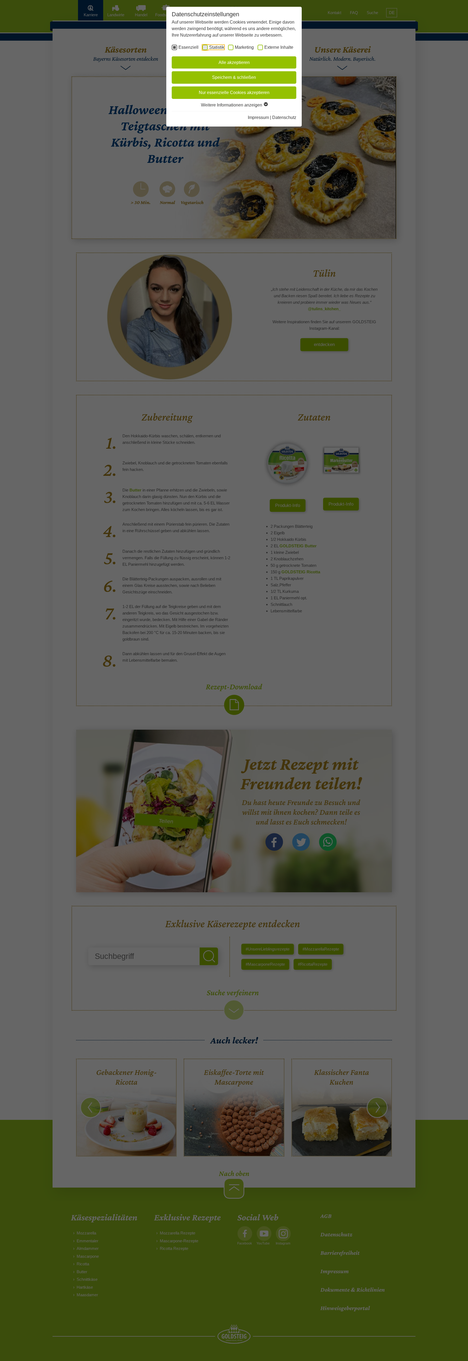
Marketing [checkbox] (244, 47)
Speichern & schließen (234, 77)
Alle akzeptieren (234, 62)
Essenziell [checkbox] (188, 47)
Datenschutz (284, 117)
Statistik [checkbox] (216, 47)
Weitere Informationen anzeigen (232, 105)
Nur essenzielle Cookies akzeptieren (234, 92)
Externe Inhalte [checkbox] (278, 47)
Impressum (258, 117)
